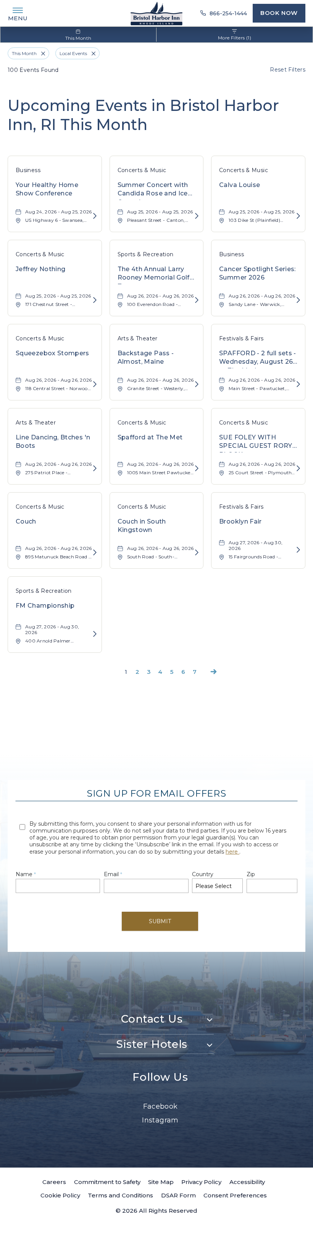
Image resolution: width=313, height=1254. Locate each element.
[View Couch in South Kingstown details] (197, 553)
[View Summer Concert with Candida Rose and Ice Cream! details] (197, 216)
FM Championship (45, 605)
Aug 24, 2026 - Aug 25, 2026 (58, 212)
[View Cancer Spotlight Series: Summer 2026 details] (298, 300)
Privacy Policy (201, 1182)
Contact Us (152, 1019)
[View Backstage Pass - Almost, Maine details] (197, 384)
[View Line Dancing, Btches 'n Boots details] (95, 468)
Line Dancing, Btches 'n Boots (53, 441)
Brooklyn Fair (240, 521)
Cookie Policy (60, 1195)
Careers (54, 1182)
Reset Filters (287, 69)
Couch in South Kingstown (142, 525)
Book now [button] (279, 12)
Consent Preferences (235, 1195)
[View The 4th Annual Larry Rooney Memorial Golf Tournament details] (197, 300)
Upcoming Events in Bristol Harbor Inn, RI (143, 115)
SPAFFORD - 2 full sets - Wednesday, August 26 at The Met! (257, 359)
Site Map (161, 1182)
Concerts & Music (142, 170)
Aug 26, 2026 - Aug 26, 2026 (160, 296)
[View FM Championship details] (95, 634)
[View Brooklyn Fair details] (298, 550)
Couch (26, 521)
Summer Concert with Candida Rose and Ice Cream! (153, 190)
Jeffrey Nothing (40, 269)
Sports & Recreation (146, 254)
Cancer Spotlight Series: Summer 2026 (257, 273)
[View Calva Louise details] (298, 216)
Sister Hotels (151, 1044)
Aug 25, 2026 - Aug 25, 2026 (160, 212)
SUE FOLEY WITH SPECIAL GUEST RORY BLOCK (255, 443)
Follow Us (160, 1077)
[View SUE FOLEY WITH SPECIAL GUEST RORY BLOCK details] (298, 468)
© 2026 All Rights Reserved (156, 1210)
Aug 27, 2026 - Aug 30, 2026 (255, 545)
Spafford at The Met (150, 437)
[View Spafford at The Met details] (197, 468)
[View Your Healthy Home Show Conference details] (95, 216)
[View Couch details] (95, 553)
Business (28, 170)
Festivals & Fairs (241, 338)
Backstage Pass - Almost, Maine (146, 357)
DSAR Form (178, 1195)
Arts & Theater (138, 338)
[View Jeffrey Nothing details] (95, 300)
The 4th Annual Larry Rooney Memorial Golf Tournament (154, 274)
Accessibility (247, 1182)
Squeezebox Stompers (52, 353)
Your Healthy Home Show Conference (47, 189)
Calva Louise (239, 185)
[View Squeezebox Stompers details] (95, 384)
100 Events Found (33, 70)
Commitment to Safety (107, 1182)
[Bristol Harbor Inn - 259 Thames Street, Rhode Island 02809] (156, 13)
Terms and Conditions (120, 1195)
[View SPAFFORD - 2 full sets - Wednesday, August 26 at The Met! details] (298, 384)
